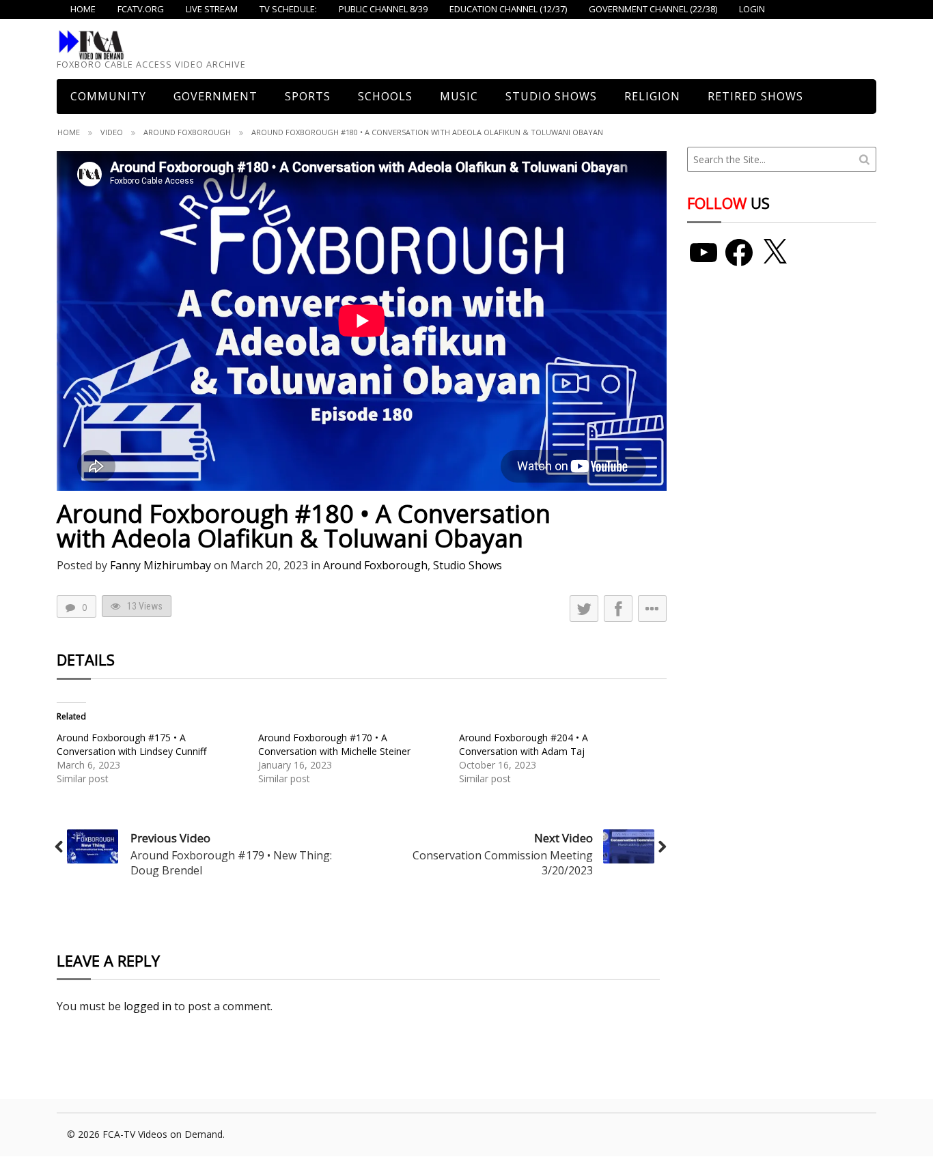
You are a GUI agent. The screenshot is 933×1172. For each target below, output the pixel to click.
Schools (385, 96)
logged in (147, 1006)
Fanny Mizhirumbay (160, 565)
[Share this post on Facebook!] (618, 608)
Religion (652, 96)
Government (215, 96)
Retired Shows (755, 96)
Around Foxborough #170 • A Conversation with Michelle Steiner (334, 744)
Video (111, 132)
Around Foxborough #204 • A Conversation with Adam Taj (523, 744)
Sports (308, 96)
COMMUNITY (108, 96)
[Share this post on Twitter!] (584, 608)
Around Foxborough (187, 132)
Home (68, 132)
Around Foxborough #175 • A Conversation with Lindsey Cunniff (131, 744)
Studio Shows (551, 96)
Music (459, 96)
